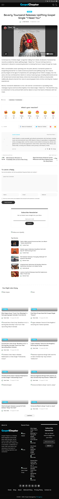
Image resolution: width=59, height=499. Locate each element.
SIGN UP (29, 223)
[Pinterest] (49, 1)
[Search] (55, 4)
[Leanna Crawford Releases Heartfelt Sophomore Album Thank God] (15, 274)
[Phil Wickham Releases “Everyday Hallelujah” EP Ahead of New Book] (15, 259)
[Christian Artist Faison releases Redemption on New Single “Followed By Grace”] (15, 364)
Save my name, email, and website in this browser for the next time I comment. (21, 198)
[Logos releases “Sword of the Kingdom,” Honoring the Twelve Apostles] (44, 332)
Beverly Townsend (16, 100)
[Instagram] (51, 1)
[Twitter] (48, 1)
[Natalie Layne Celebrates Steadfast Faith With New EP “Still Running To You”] (15, 251)
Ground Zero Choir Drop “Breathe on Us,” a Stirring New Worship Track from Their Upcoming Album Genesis (15, 345)
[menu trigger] (3, 4)
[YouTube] (55, 1)
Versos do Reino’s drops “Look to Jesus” (43, 406)
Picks (29, 11)
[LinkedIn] (53, 1)
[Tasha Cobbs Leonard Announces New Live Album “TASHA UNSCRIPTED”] (15, 243)
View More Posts (51, 134)
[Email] (55, 127)
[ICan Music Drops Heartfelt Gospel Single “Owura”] (44, 301)
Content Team (26, 245)
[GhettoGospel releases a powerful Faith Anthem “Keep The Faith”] (15, 394)
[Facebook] (46, 1)
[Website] (46, 149)
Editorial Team (26, 260)
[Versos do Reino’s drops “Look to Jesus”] (44, 394)
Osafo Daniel (26, 21)
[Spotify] (56, 1)
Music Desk (35, 348)
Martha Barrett (26, 268)
